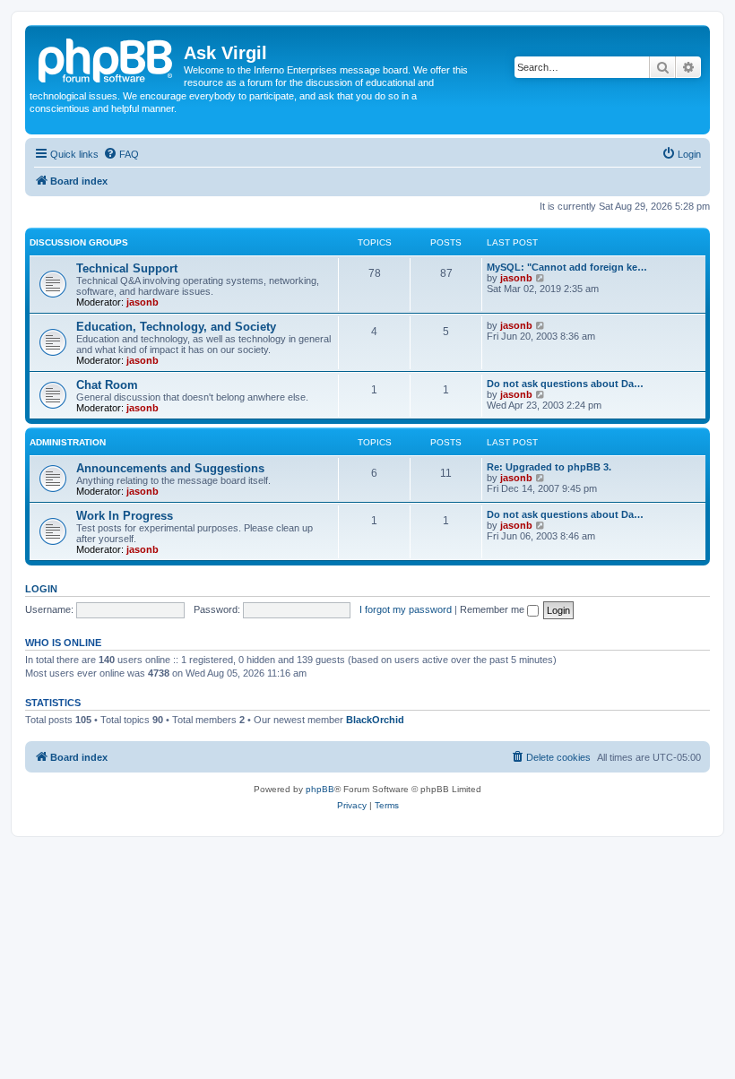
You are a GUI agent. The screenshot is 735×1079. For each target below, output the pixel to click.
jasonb (142, 302)
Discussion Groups (79, 242)
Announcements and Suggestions (170, 468)
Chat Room (107, 385)
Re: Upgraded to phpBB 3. (549, 467)
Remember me (493, 609)
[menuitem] (121, 154)
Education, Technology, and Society (176, 326)
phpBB (320, 789)
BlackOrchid (375, 719)
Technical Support (126, 268)
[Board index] (107, 58)
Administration (68, 442)
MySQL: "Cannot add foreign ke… (567, 267)
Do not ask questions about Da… (565, 383)
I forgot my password (405, 609)
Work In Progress (124, 515)
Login (41, 588)
